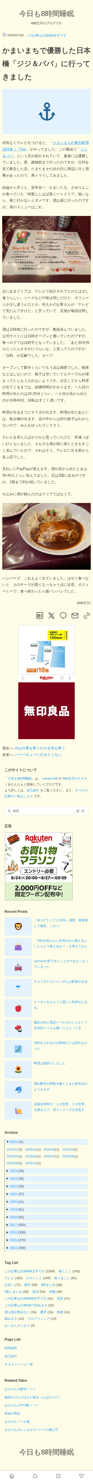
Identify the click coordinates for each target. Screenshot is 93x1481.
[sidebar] (58, 1476)
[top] (34, 1476)
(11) (16, 1142)
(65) (17, 1217)
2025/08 (68, 1156)
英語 (60, 1298)
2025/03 (49, 1149)
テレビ (9, 1278)
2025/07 (49, 1156)
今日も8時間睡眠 (46, 14)
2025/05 (12, 1156)
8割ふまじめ (13, 1291)
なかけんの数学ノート (20, 1389)
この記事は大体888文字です (46, 35)
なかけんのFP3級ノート (22, 1405)
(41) (17, 1202)
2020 (13, 1202)
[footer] (81, 1476)
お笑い (9, 1285)
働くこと (65, 1271)
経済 (36, 1291)
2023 (13, 1178)
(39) (17, 1186)
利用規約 (11, 1348)
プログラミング (39, 1318)
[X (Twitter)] (51, 616)
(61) (17, 1209)
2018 (13, 1217)
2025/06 (31, 1156)
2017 (13, 1225)
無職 (52, 1291)
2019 (13, 1209)
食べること (62, 1278)
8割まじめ (48, 1285)
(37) (17, 1194)
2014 (13, 1248)
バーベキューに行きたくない (38, 755)
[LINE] (63, 616)
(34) (17, 1171)
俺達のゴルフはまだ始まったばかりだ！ (33, 1397)
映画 (60, 1312)
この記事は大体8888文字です (25, 1298)
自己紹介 (33, 790)
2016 (13, 1232)
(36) (17, 1178)
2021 (13, 1194)
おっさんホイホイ (17, 1325)
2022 (13, 1186)
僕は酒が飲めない (17, 1312)
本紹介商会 (12, 1413)
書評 (43, 1312)
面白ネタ (11, 1318)
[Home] (11, 1476)
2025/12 (31, 1163)
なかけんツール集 (17, 1421)
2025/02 (31, 1149)
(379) (18, 1240)
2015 (13, 1240)
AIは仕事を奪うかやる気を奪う (40, 748)
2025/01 (12, 1149)
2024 (13, 1171)
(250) (18, 1225)
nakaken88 (50, 778)
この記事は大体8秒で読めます (26, 1305)
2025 (13, 1142)
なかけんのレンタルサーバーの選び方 (31, 1429)
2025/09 (12, 1163)
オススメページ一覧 (19, 1364)
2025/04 (68, 1149)
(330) (18, 1232)
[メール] (75, 616)
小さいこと (34, 1278)
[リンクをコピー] (87, 616)
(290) (18, 1248)
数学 (27, 1285)
